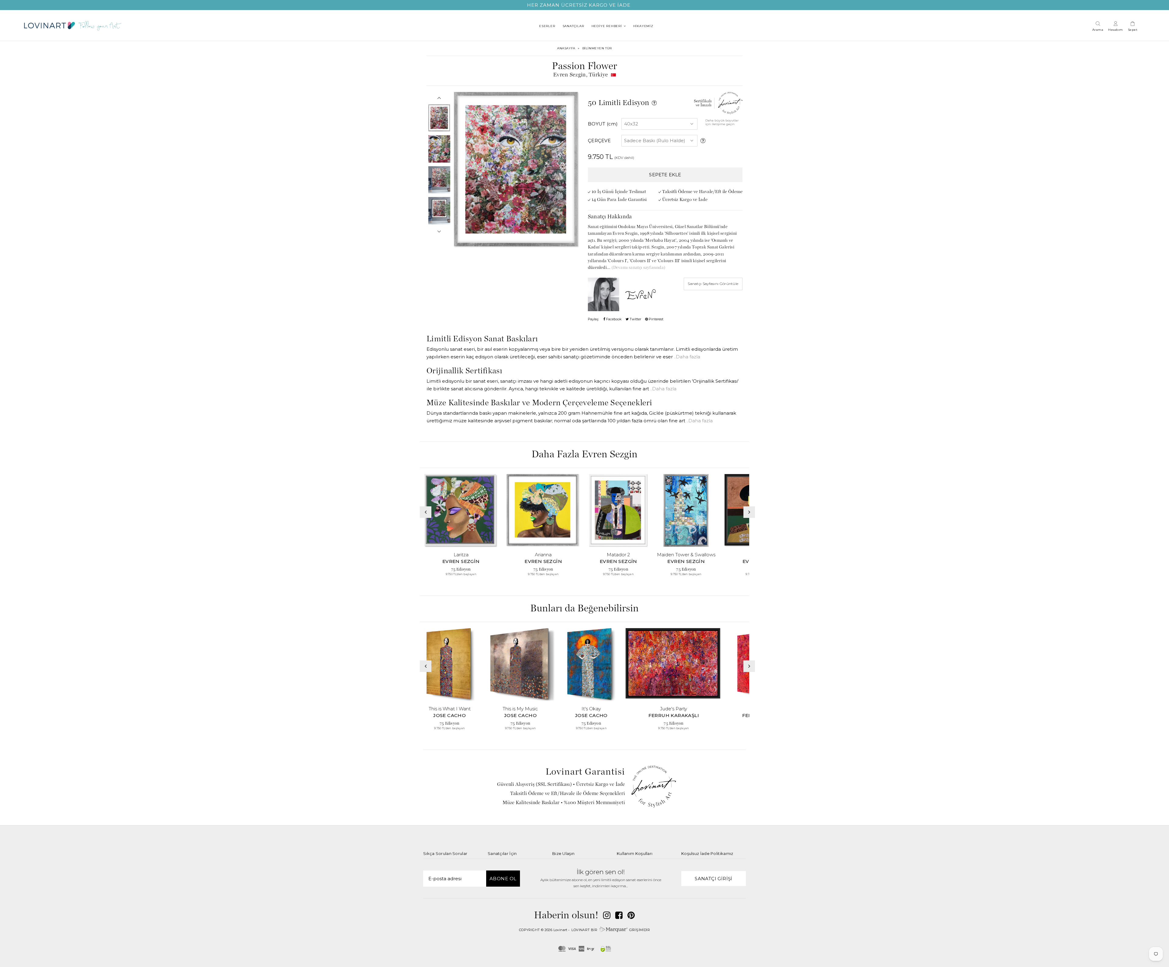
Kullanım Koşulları (634, 853)
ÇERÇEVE (599, 140)
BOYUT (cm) (603, 124)
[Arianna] (543, 510)
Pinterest (655, 319)
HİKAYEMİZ (643, 26)
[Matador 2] (618, 510)
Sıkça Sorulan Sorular (445, 853)
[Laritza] (460, 510)
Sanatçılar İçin (502, 853)
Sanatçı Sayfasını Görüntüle (713, 283)
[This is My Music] (520, 664)
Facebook (613, 319)
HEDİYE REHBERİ (607, 26)
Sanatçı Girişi (713, 878)
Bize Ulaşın (563, 853)
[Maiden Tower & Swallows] (686, 510)
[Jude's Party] (674, 664)
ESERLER (547, 26)
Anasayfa (566, 48)
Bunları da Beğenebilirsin (584, 609)
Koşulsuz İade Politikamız (707, 853)
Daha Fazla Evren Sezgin (584, 455)
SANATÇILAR (573, 26)
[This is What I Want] (449, 664)
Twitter (635, 319)
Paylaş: (593, 319)
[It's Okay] (591, 664)
